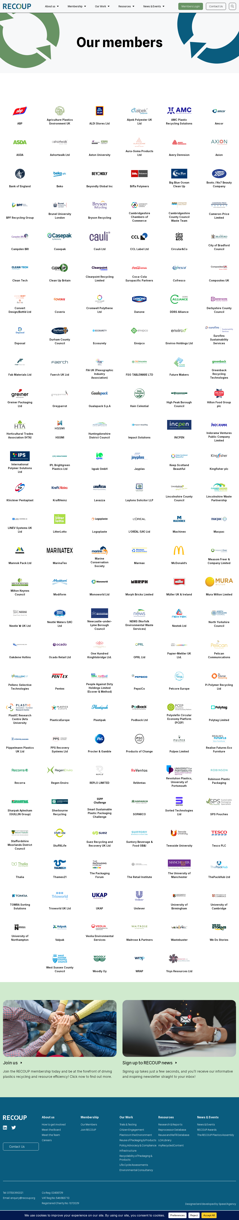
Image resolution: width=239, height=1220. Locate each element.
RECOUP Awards (207, 1129)
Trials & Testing (128, 1124)
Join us (10, 1062)
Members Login (190, 6)
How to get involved (54, 1124)
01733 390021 (15, 1192)
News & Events (152, 6)
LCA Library (164, 1140)
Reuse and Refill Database (173, 1134)
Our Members (89, 1124)
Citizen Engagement (132, 1129)
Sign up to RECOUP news (147, 1062)
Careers (47, 1140)
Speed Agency (227, 1203)
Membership (75, 6)
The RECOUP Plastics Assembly (215, 1134)
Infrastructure (128, 1150)
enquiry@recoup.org (22, 1197)
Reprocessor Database (172, 1129)
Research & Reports (170, 1124)
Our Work (100, 6)
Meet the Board (51, 1129)
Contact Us (216, 6)
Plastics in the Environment (136, 1134)
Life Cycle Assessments (134, 1164)
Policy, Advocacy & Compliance (138, 1145)
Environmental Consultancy (136, 1170)
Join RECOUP (88, 1129)
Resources (125, 6)
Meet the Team (51, 1134)
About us (50, 6)
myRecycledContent (171, 1145)
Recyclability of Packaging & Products (136, 1157)
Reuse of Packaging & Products (138, 1140)
